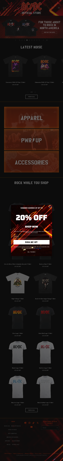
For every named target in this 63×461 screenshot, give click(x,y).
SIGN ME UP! (31, 242)
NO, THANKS (31, 252)
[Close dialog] (50, 207)
